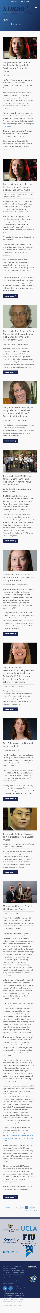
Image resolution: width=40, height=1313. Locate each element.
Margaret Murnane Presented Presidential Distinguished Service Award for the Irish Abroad (17, 66)
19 (30, 1207)
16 (19, 1207)
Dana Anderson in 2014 (16, 1138)
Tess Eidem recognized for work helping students (18, 744)
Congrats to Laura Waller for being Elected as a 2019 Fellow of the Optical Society (18, 577)
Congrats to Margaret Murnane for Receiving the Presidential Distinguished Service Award (18, 187)
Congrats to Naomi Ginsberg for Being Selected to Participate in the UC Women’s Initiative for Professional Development (18, 411)
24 (30, 1210)
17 (22, 1207)
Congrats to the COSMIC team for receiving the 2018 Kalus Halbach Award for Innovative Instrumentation (17, 480)
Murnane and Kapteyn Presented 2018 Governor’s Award (18, 907)
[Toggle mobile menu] (36, 7)
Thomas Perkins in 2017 (15, 1133)
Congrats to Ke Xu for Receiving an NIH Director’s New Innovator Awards (18, 837)
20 (34, 1207)
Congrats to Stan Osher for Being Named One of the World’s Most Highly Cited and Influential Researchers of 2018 (18, 335)
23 (26, 1210)
